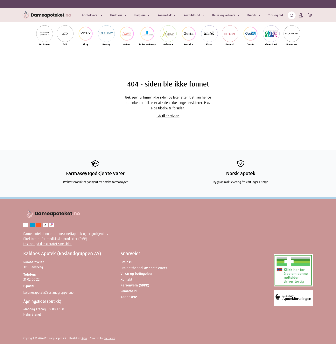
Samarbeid (129, 291)
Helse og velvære (223, 15)
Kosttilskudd (192, 15)
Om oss (126, 262)
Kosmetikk (165, 15)
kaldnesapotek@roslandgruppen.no (48, 292)
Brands (251, 15)
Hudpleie (116, 15)
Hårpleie (140, 15)
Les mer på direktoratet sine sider (47, 244)
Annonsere (129, 297)
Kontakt (126, 279)
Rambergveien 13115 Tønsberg (34, 264)
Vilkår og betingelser (136, 274)
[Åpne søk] (292, 15)
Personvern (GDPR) (135, 285)
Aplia (84, 338)
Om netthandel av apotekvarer (144, 268)
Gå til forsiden (168, 116)
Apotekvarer (90, 15)
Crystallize (109, 338)
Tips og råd (275, 15)
